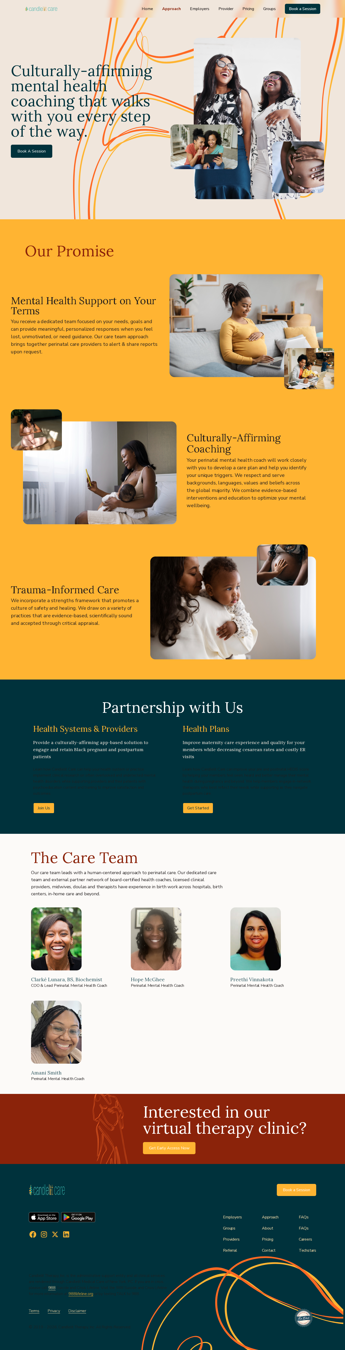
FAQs (304, 1217)
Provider (225, 9)
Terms (34, 1311)
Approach (171, 9)
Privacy (54, 1311)
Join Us (44, 808)
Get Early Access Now (169, 1148)
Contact (269, 1250)
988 (52, 1288)
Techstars (307, 1250)
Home (147, 9)
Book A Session (31, 151)
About (267, 1228)
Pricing (248, 9)
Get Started (198, 808)
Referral (230, 1250)
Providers (231, 1239)
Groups (269, 9)
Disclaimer (77, 1311)
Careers (305, 1239)
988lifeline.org (80, 1294)
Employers (199, 9)
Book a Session (302, 9)
